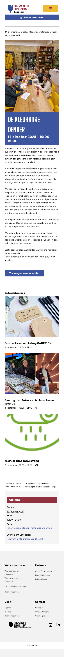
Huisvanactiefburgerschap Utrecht (25, 539)
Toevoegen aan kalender (24, 273)
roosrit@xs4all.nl (13, 253)
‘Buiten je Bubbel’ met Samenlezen (14, 484)
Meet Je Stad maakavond (22, 460)
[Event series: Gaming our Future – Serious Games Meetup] (36, 408)
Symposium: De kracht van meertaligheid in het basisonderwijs (41, 485)
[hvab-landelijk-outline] (18, 6)
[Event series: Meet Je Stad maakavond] (36, 465)
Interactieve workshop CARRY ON (28, 343)
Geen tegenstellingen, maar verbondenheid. (30, 528)
